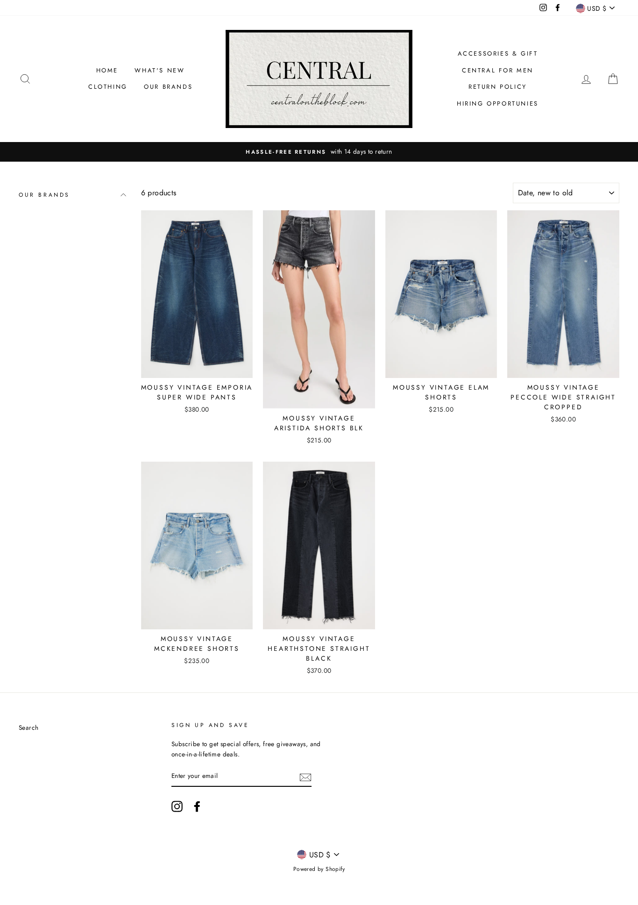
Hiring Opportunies (498, 103)
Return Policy (497, 86)
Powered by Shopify (319, 869)
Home (107, 70)
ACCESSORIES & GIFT (498, 53)
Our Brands (168, 86)
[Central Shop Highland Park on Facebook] (197, 806)
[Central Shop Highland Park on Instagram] (177, 806)
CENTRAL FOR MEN (497, 70)
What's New (159, 70)
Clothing (108, 86)
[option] (319, 152)
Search (28, 727)
